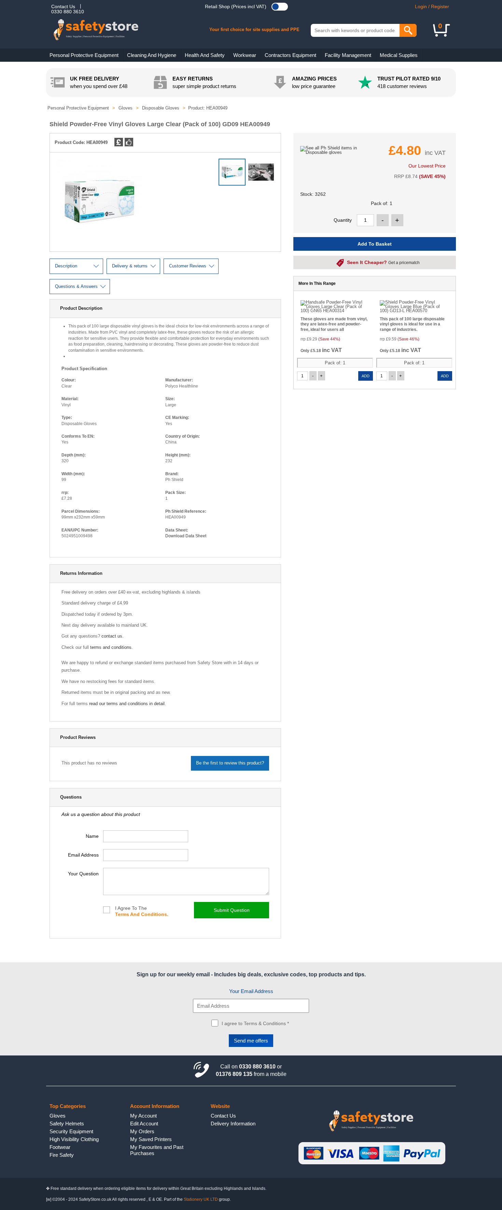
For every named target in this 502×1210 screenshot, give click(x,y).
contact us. (112, 636)
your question (83, 873)
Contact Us (63, 6)
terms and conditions (110, 647)
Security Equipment (71, 1131)
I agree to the (141, 911)
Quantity (343, 220)
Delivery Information (233, 1123)
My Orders (142, 1131)
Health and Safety (205, 55)
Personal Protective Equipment (84, 55)
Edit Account (144, 1123)
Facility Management (348, 55)
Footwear (60, 1147)
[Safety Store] (106, 34)
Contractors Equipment (290, 55)
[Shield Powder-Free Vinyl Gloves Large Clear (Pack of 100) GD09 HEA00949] (99, 243)
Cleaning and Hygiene (151, 55)
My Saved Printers (151, 1139)
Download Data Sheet (185, 536)
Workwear (244, 55)
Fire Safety (62, 1155)
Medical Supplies (399, 55)
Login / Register (432, 6)
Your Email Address (251, 991)
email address (83, 854)
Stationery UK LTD (201, 1199)
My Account (143, 1116)
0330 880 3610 (67, 11)
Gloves (58, 1116)
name (92, 836)
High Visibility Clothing (74, 1139)
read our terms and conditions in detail (127, 703)
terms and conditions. (141, 914)
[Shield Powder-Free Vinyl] (262, 175)
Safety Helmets (67, 1123)
